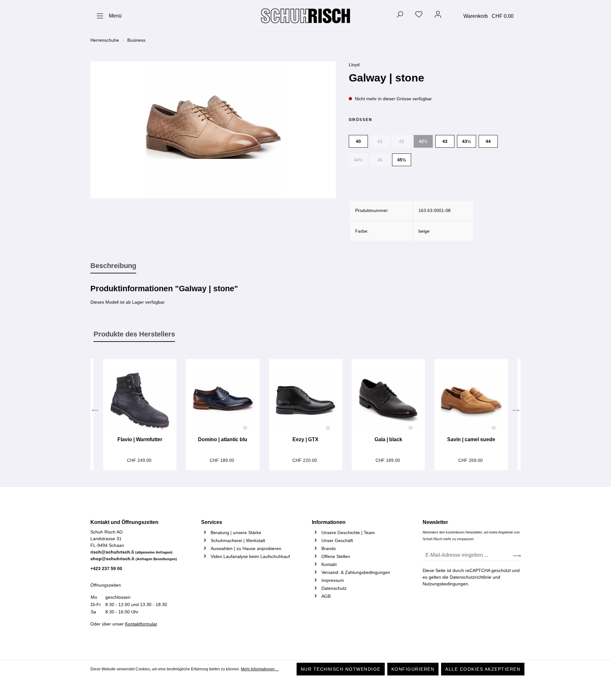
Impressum (332, 580)
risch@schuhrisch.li (131, 551)
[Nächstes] (516, 411)
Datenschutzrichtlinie (470, 577)
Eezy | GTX (305, 439)
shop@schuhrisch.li (133, 558)
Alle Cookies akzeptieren (482, 669)
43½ (466, 141)
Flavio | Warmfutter (139, 439)
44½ (358, 159)
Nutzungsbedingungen (445, 583)
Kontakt (329, 564)
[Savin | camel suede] (471, 400)
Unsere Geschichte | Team (348, 532)
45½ (401, 159)
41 (380, 141)
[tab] (113, 266)
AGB (326, 596)
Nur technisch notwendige (341, 669)
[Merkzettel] (418, 15)
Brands (328, 548)
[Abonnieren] (517, 555)
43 (444, 141)
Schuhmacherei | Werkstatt (238, 540)
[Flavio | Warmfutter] (139, 400)
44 (488, 141)
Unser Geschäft (337, 540)
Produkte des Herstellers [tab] (134, 334)
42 (401, 141)
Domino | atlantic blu (222, 439)
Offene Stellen (335, 556)
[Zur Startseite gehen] (305, 16)
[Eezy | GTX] (305, 400)
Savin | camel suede (471, 439)
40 (358, 141)
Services (211, 522)
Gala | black (388, 439)
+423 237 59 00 (106, 568)
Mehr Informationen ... (259, 669)
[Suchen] (399, 15)
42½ (423, 141)
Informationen (329, 522)
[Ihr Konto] (437, 15)
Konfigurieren (413, 669)
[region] (213, 129)
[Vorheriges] (95, 411)
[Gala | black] (388, 400)
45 (380, 159)
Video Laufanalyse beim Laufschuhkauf (250, 556)
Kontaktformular (141, 623)
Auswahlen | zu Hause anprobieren (246, 548)
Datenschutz (334, 588)
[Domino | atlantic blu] (222, 400)
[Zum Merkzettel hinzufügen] (162, 427)
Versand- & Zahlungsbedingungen (355, 572)
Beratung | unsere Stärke (236, 532)
